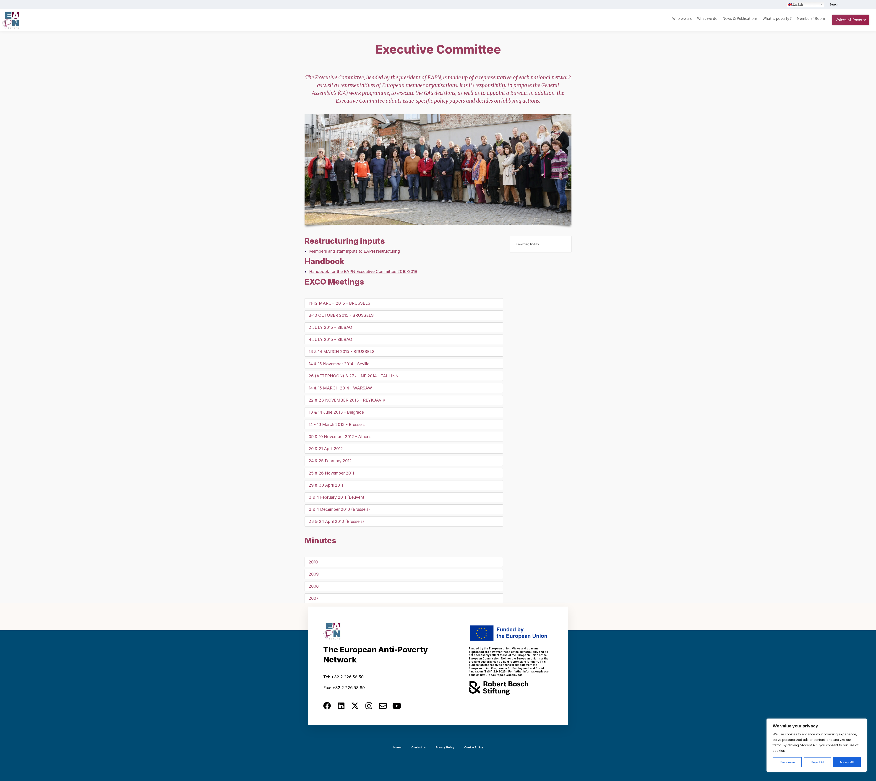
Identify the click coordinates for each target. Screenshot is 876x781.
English (797, 4)
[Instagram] (369, 706)
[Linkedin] (341, 706)
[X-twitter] (355, 706)
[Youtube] (397, 706)
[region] (816, 745)
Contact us (418, 747)
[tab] (404, 303)
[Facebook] (327, 706)
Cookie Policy (473, 747)
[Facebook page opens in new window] (852, 5)
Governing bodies (527, 244)
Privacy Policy (444, 747)
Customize (787, 762)
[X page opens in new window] (859, 5)
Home (397, 747)
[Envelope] (383, 706)
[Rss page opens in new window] (866, 5)
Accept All (847, 762)
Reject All (817, 762)
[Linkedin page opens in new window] (846, 5)
